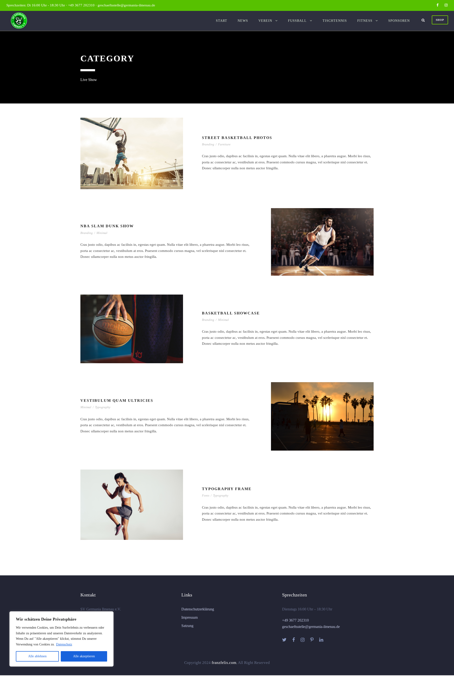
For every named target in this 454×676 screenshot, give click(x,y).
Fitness (364, 20)
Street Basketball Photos (237, 138)
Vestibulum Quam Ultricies (116, 400)
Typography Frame (227, 489)
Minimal (101, 233)
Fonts (205, 495)
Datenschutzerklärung (197, 609)
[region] (61, 639)
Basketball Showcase (231, 313)
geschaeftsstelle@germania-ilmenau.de (311, 627)
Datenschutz (64, 644)
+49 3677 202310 (295, 620)
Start (221, 20)
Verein (265, 20)
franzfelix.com (224, 662)
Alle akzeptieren (84, 656)
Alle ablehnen (37, 656)
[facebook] (438, 5)
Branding (208, 144)
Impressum (189, 617)
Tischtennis (335, 20)
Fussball (297, 20)
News (243, 20)
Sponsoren (399, 20)
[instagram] (446, 5)
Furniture (224, 144)
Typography (102, 407)
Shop (440, 19)
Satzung (187, 626)
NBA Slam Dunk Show (107, 226)
